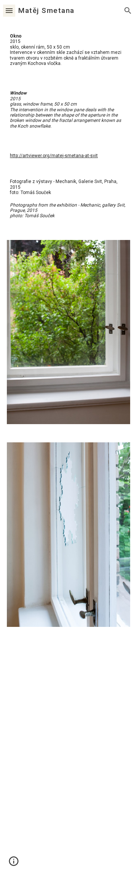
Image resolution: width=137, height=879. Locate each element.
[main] (68, 49)
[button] (9, 10)
